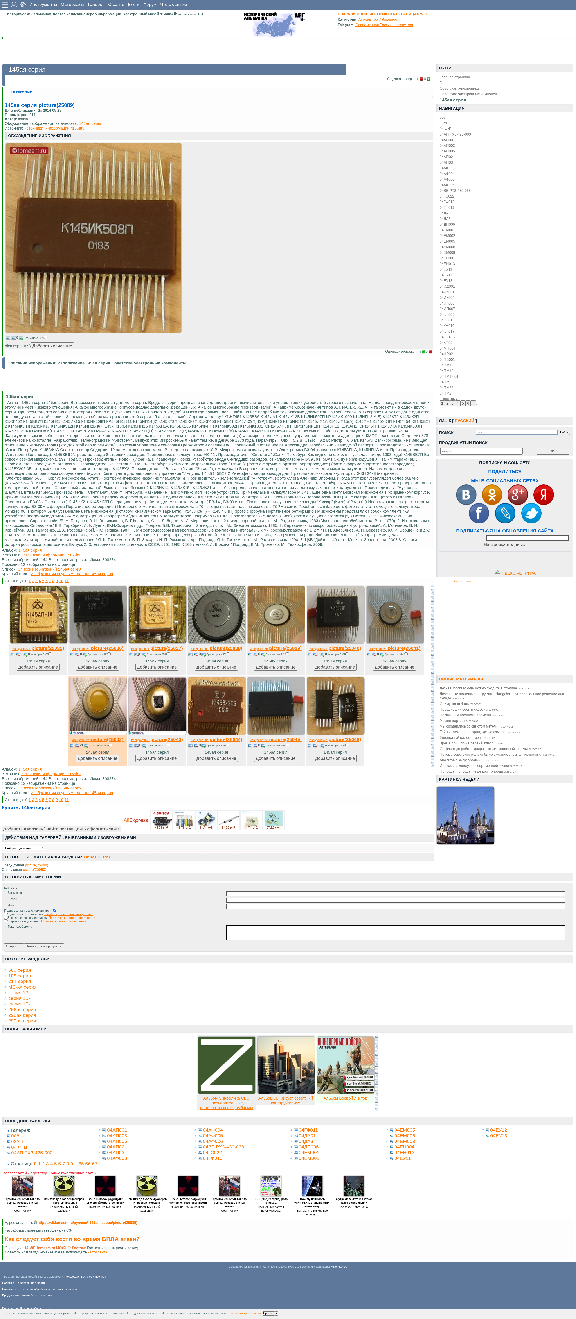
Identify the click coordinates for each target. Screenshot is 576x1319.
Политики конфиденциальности (72, 917)
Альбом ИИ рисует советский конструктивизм (285, 1100)
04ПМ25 (446, 382)
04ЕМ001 (447, 230)
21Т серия (19, 981)
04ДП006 (447, 224)
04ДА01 (446, 213)
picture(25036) (98, 648)
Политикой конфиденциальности (23, 1283)
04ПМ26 (446, 388)
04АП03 (446, 162)
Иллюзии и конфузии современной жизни (481, 766)
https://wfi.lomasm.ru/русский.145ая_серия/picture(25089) (87, 1223)
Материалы (72, 4)
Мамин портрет (459, 721)
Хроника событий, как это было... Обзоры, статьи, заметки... (23, 1203)
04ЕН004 (447, 258)
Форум (150, 4)
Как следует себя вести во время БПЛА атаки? (72, 1239)
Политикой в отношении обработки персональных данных (39, 1289)
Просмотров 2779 (157, 745)
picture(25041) (395, 648)
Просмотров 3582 (157, 654)
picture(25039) (276, 648)
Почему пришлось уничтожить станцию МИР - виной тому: (312, 1203)
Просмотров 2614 (335, 745)
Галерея (96, 4)
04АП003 (447, 145)
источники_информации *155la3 (54, 128)
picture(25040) (335, 648)
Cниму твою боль (461, 704)
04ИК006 (447, 303)
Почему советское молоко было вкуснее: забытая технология (498, 754)
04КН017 (447, 331)
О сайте (116, 4)
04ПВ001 (447, 359)
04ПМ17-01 (449, 376)
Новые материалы (461, 679)
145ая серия (90, 123)
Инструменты (43, 4)
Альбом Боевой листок (345, 1098)
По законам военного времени (472, 715)
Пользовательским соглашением (85, 1276)
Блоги (134, 4)
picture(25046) (335, 739)
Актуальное (368, 19)
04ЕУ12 (446, 275)
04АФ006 (447, 185)
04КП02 (446, 343)
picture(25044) (216, 739)
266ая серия (22, 1009)
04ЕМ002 (447, 236)
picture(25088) (36, 865)
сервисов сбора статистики (245, 1313)
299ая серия (22, 1020)
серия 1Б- (19, 1003)
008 (443, 117)
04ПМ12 (446, 371)
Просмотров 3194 (276, 745)
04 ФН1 (446, 129)
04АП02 (446, 157)
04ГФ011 (447, 207)
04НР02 (446, 354)
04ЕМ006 (447, 247)
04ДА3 (445, 219)
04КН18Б (447, 337)
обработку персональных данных (68, 914)
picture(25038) (216, 648)
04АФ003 (447, 168)
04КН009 (447, 314)
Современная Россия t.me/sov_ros (384, 25)
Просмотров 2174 (34, 338)
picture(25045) (276, 739)
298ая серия (22, 1015)
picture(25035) (38, 648)
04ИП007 (447, 309)
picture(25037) (157, 648)
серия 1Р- (19, 992)
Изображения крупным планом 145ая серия (72, 574)
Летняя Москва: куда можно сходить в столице (485, 688)
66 (88, 1163)
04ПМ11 (446, 365)
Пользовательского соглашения (63, 921)
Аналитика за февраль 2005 (470, 760)
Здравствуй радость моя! (467, 737)
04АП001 (447, 140)
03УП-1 (446, 123)
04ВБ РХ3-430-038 (455, 191)
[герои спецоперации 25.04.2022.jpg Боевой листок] (346, 1093)
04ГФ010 (447, 202)
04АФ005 (447, 179)
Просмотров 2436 (99, 745)
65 (81, 1163)
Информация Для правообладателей (26, 1308)
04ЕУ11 (446, 269)
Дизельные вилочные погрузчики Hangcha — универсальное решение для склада (502, 696)
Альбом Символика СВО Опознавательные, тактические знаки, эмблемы (226, 1103)
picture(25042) (98, 739)
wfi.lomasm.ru (339, 1266)
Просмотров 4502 (216, 654)
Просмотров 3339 (335, 654)
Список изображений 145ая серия (49, 569)
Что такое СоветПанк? (353, 1207)
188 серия (19, 975)
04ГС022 (447, 196)
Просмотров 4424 (276, 654)
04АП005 (447, 151)
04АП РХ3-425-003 (455, 134)
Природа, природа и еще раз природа (478, 771)
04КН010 (447, 326)
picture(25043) (157, 739)
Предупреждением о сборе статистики (27, 1295)
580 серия (19, 970)
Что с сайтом (173, 4)
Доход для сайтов (462, 581)
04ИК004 (447, 298)
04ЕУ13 (446, 281)
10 (61, 581)
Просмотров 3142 (395, 654)
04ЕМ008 (447, 252)
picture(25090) (34, 869)
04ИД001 (447, 286)
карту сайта (97, 1252)
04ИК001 (447, 292)
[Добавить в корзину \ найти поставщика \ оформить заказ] (203, 820)
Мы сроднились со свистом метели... (476, 726)
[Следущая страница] (432, 675)
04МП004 (447, 348)
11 (67, 581)
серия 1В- (19, 998)
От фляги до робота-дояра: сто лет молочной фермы (490, 749)
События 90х (22, 1210)
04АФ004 (447, 174)
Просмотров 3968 (38, 654)
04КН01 (446, 320)
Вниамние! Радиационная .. (105, 1207)
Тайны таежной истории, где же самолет (480, 732)
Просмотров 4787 (98, 654)
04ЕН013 (447, 264)
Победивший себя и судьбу (469, 709)
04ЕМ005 (447, 241)
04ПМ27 (446, 393)
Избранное (388, 19)
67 (94, 1163)
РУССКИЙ (464, 420)
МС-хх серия (22, 986)
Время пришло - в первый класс (473, 743)
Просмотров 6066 (216, 745)
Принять (268, 1313)
